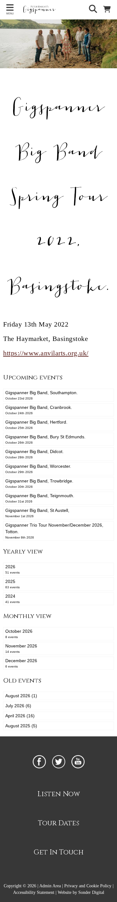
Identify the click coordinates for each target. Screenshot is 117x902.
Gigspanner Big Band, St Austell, (37, 513)
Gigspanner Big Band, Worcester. (38, 469)
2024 (12, 599)
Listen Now (58, 794)
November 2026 (21, 648)
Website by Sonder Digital (81, 892)
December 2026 (21, 663)
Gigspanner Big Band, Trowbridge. (39, 483)
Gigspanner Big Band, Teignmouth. (39, 498)
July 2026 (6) (18, 705)
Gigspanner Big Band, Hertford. (36, 425)
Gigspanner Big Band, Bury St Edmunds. (45, 439)
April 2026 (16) (20, 715)
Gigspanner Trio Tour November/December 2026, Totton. (54, 531)
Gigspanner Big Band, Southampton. (41, 395)
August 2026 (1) (21, 695)
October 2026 (18, 634)
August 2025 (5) (21, 725)
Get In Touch (59, 852)
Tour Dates (58, 823)
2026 (12, 569)
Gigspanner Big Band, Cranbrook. (38, 410)
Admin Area (50, 886)
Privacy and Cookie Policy (87, 886)
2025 (12, 584)
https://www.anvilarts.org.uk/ (46, 353)
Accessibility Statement (33, 892)
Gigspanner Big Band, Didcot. (34, 454)
